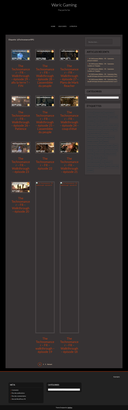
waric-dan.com (112, 166)
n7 (101, 141)
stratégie (96, 158)
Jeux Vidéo (62, 26)
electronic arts (111, 125)
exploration (108, 129)
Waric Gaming (64, 4)
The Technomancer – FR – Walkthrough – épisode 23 (21, 165)
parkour (101, 146)
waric (102, 166)
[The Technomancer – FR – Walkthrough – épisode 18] (69, 257)
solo (89, 158)
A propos (73, 26)
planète (110, 146)
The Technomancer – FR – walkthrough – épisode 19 (45, 345)
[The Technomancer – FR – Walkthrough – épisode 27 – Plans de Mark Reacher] (69, 55)
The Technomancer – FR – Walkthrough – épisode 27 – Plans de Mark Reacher (69, 75)
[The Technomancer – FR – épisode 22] (45, 147)
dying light (91, 125)
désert (100, 125)
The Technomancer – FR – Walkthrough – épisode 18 (69, 345)
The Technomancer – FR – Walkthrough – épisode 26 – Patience (20, 120)
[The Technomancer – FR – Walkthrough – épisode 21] (69, 147)
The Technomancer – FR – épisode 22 (45, 163)
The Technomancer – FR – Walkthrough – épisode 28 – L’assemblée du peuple (45, 75)
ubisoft (109, 162)
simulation (99, 154)
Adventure (99, 113)
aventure (113, 117)
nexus (106, 141)
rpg (115, 146)
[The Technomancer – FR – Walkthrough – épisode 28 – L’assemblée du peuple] (45, 55)
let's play (104, 133)
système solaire (93, 162)
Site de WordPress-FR (19, 399)
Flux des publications (18, 393)
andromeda (109, 113)
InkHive (70, 407)
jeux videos (94, 133)
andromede (91, 117)
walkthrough (93, 166)
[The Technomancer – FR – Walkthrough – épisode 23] (21, 147)
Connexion (15, 390)
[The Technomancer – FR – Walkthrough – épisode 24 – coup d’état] (69, 101)
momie (100, 137)
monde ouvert (93, 141)
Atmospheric (103, 117)
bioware (90, 121)
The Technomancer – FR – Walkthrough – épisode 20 (21, 204)
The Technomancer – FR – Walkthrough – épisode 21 (69, 165)
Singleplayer (111, 154)
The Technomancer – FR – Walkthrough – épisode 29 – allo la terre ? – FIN (20, 75)
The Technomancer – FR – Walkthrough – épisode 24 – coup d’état (69, 120)
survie (104, 158)
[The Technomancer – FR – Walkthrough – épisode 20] (21, 187)
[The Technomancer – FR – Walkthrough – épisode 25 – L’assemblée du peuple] (45, 101)
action (90, 113)
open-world (92, 146)
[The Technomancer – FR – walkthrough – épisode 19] (45, 257)
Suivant (49, 364)
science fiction (111, 150)
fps (115, 129)
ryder (89, 150)
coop (98, 121)
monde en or (109, 137)
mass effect (91, 137)
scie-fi (101, 150)
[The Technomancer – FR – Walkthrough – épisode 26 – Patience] (21, 101)
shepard (90, 154)
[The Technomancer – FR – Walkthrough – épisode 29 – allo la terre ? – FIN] (21, 55)
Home (53, 26)
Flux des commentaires (19, 396)
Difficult (104, 121)
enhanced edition (94, 129)
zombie (90, 170)
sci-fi (95, 150)
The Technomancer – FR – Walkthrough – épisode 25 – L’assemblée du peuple (45, 122)
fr (88, 133)
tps (102, 162)
